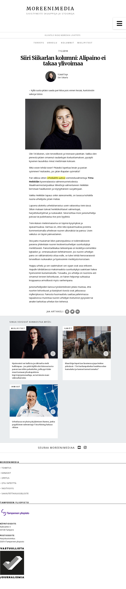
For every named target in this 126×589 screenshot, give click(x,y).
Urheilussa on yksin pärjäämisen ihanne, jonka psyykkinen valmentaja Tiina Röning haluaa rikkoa (33, 424)
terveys (38, 42)
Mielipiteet (85, 42)
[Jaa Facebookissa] (67, 311)
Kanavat (6, 473)
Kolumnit (67, 42)
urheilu (52, 42)
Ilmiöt (68, 328)
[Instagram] (85, 447)
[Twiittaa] (72, 311)
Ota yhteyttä (9, 483)
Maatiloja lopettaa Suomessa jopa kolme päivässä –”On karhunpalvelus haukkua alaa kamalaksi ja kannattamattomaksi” (85, 366)
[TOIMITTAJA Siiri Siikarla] (63, 84)
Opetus (6, 478)
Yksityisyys (8, 488)
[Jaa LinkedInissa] (77, 311)
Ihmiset (16, 387)
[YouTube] (79, 447)
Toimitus (6, 468)
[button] (119, 23)
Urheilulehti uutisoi (56, 177)
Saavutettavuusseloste (15, 493)
